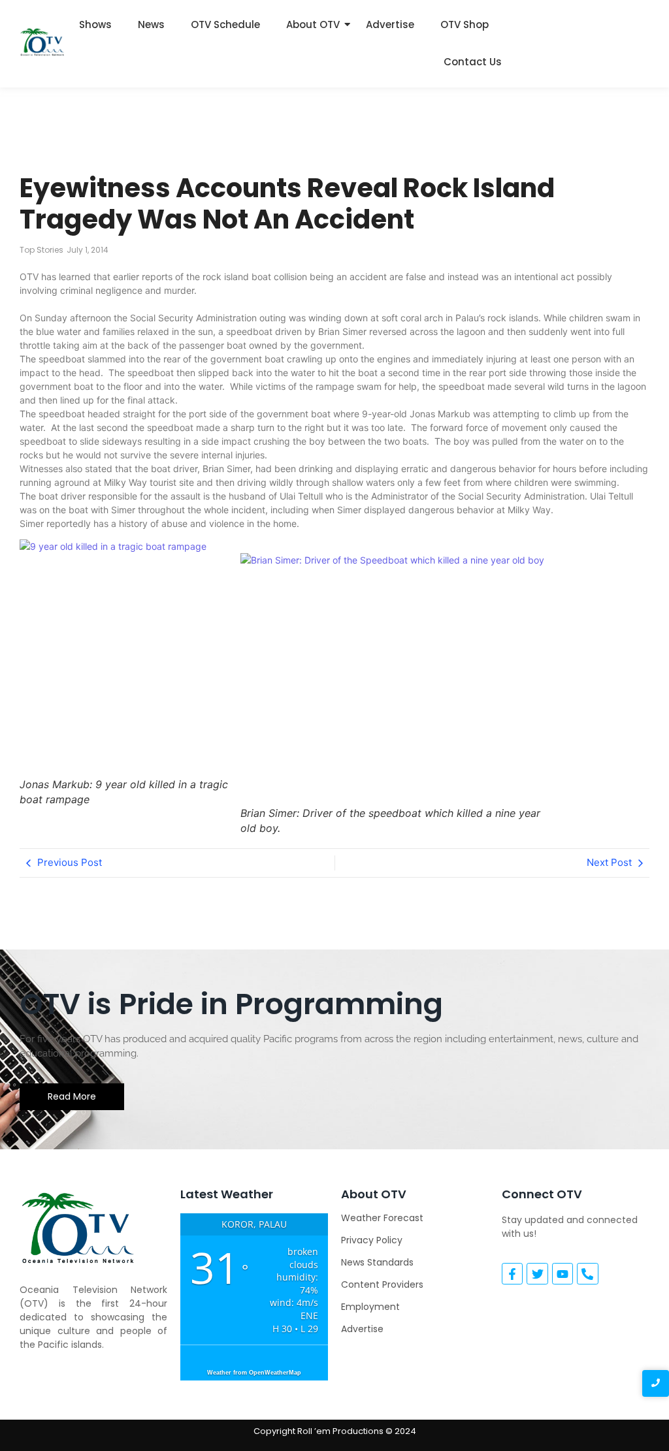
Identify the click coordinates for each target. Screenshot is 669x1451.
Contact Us (473, 62)
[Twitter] (537, 1273)
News (151, 24)
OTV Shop (464, 24)
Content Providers (382, 1284)
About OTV (313, 24)
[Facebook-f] (512, 1273)
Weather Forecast (382, 1217)
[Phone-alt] (587, 1273)
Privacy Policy (371, 1240)
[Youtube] (562, 1273)
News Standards (377, 1262)
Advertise (390, 24)
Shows (95, 24)
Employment (370, 1306)
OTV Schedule (225, 24)
